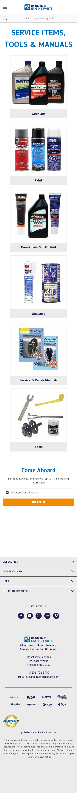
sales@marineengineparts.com (40, 677)
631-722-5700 (40, 672)
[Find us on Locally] (47, 615)
